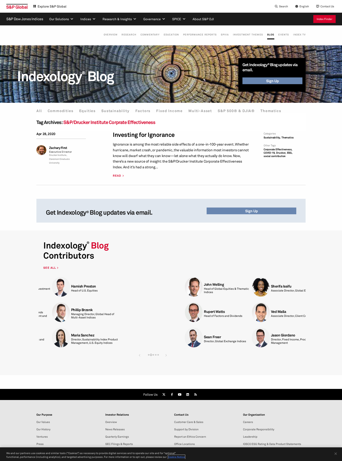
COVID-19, (269, 152)
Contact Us (327, 6)
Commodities (60, 111)
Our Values (43, 422)
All (39, 111)
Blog (270, 34)
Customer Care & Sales (188, 422)
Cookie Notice (176, 456)
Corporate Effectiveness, (278, 149)
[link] (164, 394)
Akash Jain (200, 312)
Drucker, (281, 152)
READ (117, 175)
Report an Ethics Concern (190, 436)
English (304, 6)
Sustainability (115, 111)
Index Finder (324, 19)
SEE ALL (50, 267)
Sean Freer (66, 337)
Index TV (299, 34)
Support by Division (186, 429)
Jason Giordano (137, 335)
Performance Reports (200, 34)
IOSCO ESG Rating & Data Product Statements (272, 444)
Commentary (150, 34)
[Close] (335, 453)
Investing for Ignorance (144, 134)
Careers (248, 422)
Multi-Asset (200, 111)
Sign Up (272, 81)
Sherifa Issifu (135, 286)
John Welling (68, 284)
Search (283, 6)
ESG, (290, 152)
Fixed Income (169, 111)
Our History (43, 429)
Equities (87, 111)
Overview (111, 34)
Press (40, 444)
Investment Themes (248, 34)
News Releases (115, 429)
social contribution (275, 156)
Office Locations (184, 444)
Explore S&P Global (52, 6)
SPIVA (225, 34)
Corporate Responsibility (258, 429)
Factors (143, 111)
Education (171, 34)
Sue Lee (198, 335)
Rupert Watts (68, 312)
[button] (139, 355)
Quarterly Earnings (117, 436)
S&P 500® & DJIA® (236, 111)
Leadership (250, 436)
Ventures (42, 436)
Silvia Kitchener (204, 284)
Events (283, 34)
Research (129, 34)
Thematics (270, 111)
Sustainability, (272, 137)
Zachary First (58, 148)
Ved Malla (132, 312)
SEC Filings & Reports (119, 444)
